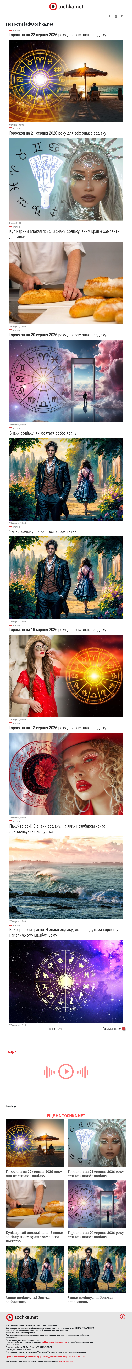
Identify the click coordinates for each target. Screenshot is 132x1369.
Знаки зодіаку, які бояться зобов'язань (42, 433)
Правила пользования (15, 1357)
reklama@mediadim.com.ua (54, 1342)
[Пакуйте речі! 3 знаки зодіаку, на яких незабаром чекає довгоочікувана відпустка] (66, 877)
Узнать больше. (66, 1362)
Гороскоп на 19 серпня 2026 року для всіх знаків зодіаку (57, 629)
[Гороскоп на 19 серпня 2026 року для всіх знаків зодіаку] (66, 676)
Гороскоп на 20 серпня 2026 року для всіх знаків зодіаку (57, 334)
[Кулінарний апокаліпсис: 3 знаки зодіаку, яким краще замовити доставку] (66, 283)
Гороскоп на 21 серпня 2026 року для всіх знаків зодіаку (57, 133)
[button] (115, 16)
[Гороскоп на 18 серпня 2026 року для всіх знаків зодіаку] (66, 774)
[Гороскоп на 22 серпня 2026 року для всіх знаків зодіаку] (66, 81)
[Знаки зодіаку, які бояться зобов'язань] (66, 479)
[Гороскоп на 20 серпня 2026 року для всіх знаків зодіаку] (66, 381)
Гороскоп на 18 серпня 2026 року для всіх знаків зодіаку (57, 727)
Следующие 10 (112, 1028)
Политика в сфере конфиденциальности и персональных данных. (55, 1357)
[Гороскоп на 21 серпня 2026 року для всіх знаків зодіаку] (66, 179)
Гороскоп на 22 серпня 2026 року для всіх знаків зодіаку (57, 34)
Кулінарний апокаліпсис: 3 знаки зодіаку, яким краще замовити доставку (34, 1236)
